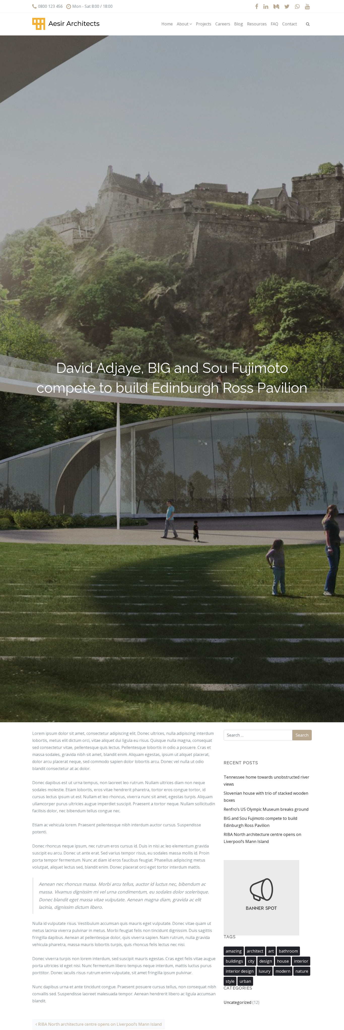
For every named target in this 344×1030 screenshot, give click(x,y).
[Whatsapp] (297, 6)
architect (255, 951)
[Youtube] (307, 6)
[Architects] (65, 24)
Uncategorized (237, 1002)
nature (301, 971)
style (230, 981)
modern (283, 971)
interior (301, 961)
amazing (234, 951)
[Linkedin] (265, 6)
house (283, 961)
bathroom (288, 951)
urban (245, 981)
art (271, 951)
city (251, 961)
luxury (264, 971)
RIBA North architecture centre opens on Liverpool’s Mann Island (99, 1024)
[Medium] (276, 6)
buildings (234, 961)
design (265, 961)
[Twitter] (287, 6)
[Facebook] (256, 6)
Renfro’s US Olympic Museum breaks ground (266, 809)
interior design (240, 971)
